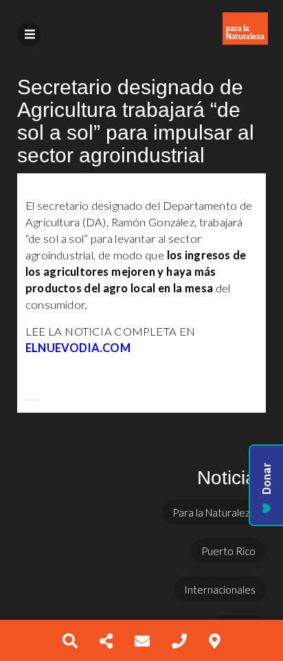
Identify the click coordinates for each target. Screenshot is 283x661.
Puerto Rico (228, 551)
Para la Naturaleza (214, 512)
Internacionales (220, 589)
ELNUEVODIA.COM (78, 348)
